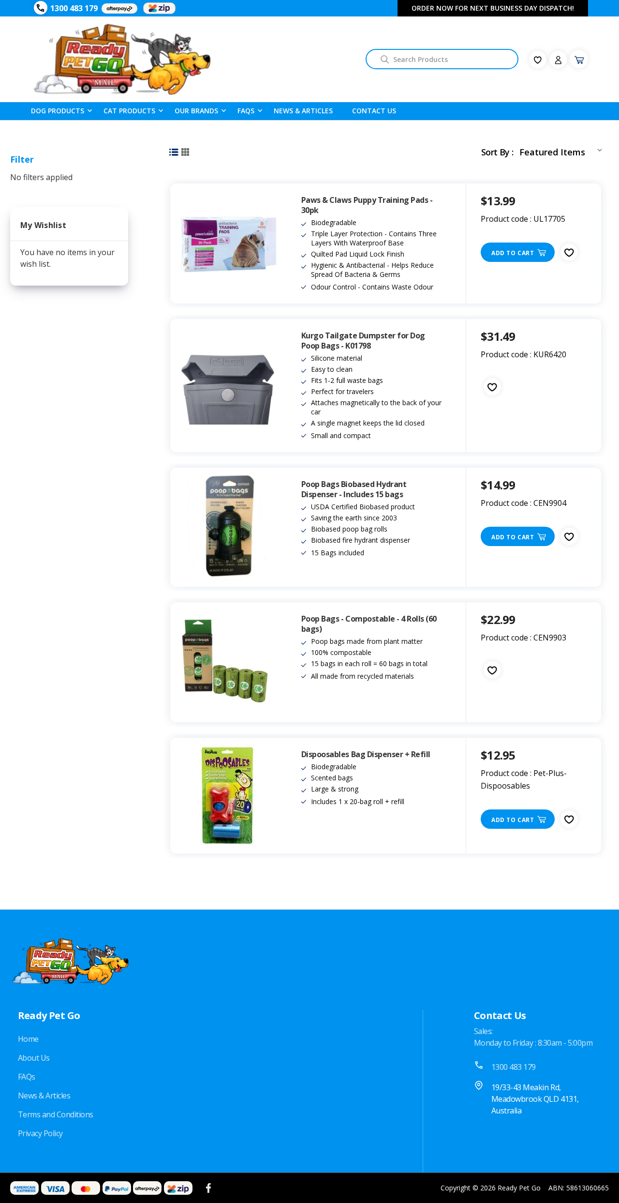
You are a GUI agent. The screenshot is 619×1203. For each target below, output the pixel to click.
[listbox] (562, 150)
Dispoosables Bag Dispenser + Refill (365, 754)
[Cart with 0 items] (579, 59)
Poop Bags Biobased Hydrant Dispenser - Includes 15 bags (354, 489)
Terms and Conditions (55, 1114)
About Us (34, 1057)
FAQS (245, 110)
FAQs (26, 1076)
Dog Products (57, 110)
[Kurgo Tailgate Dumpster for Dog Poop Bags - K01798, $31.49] (228, 385)
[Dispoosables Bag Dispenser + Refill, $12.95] (228, 795)
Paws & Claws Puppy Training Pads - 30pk (367, 205)
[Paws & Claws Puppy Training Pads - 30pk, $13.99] (228, 243)
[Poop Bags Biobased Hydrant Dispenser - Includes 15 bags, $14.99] (228, 527)
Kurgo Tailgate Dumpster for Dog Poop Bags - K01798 (363, 341)
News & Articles (303, 110)
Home (28, 1039)
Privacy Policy (40, 1133)
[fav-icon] (537, 59)
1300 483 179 (74, 8)
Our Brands (196, 110)
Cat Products (129, 110)
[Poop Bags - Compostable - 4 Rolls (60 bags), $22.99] (228, 662)
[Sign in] (558, 59)
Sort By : (497, 152)
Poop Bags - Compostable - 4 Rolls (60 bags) (369, 624)
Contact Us (374, 110)
